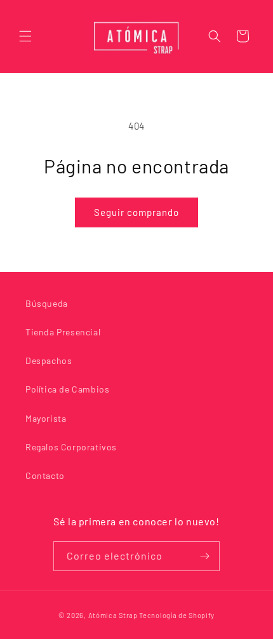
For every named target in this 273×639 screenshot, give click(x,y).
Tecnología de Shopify (177, 615)
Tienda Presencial (62, 331)
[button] (25, 36)
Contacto (45, 475)
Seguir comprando (136, 212)
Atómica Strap (113, 615)
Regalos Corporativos (71, 446)
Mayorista (45, 418)
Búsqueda (46, 303)
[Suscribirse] (205, 556)
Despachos (48, 360)
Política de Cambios (67, 389)
